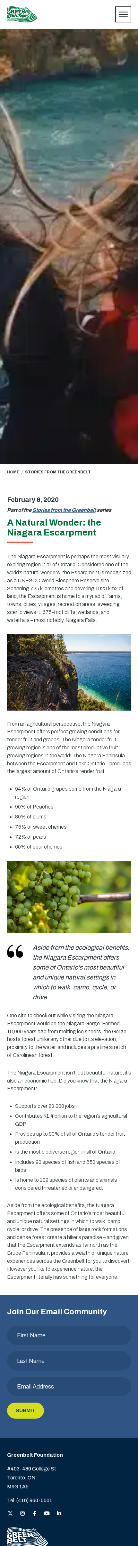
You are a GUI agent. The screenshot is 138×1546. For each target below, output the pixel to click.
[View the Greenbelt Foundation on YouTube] (47, 1514)
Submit (25, 1410)
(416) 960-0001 (34, 1500)
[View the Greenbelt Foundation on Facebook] (34, 1514)
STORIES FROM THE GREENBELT (58, 472)
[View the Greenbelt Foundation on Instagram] (22, 1514)
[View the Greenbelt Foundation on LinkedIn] (59, 1514)
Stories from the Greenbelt (64, 510)
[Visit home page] (22, 14)
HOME (13, 472)
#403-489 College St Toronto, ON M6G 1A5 (31, 1477)
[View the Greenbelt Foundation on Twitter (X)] (10, 1514)
